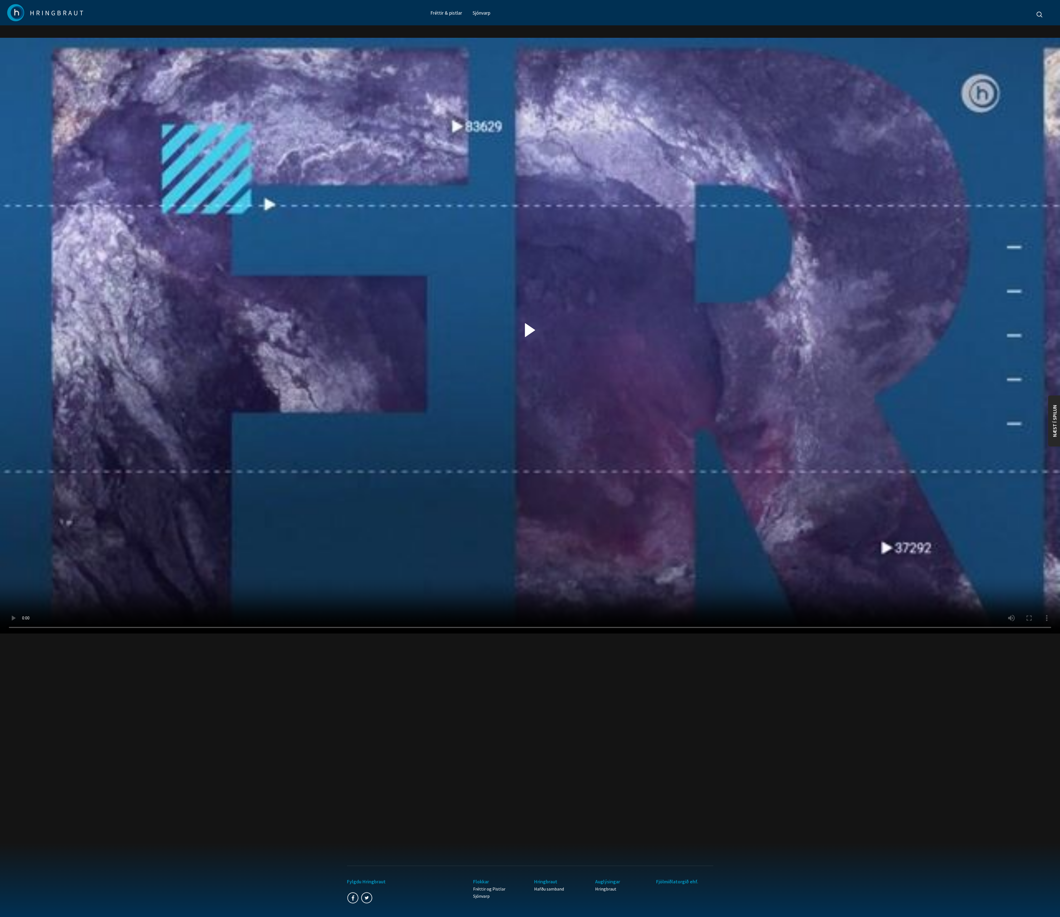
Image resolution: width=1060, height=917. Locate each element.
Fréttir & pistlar (446, 13)
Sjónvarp (481, 13)
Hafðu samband (549, 889)
